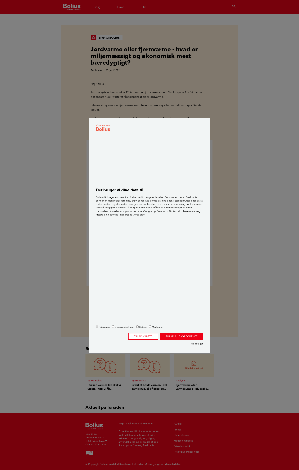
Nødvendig (104, 326)
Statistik (143, 326)
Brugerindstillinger (124, 326)
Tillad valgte (143, 336)
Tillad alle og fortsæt (181, 336)
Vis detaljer (197, 343)
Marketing (156, 326)
